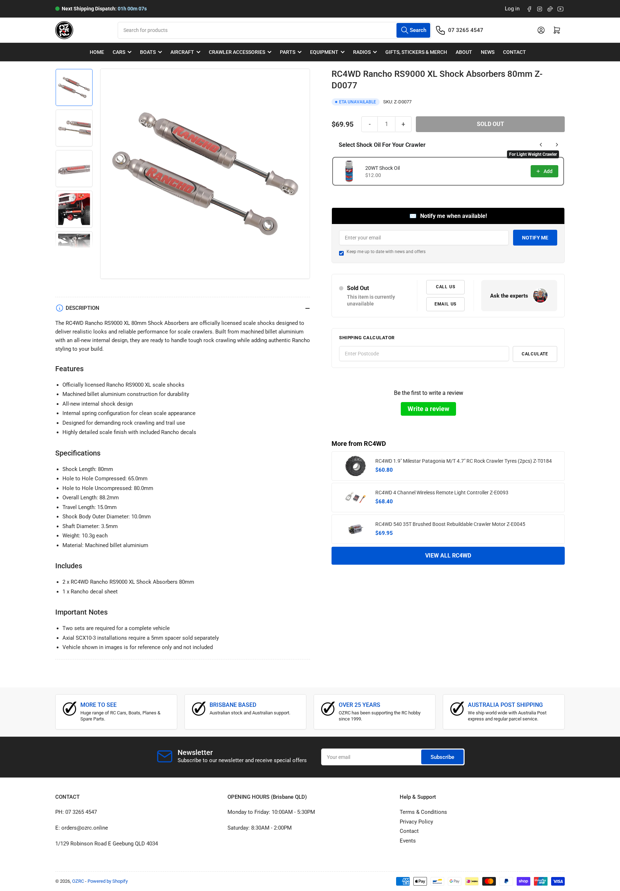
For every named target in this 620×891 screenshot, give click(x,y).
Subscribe (442, 757)
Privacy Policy (416, 821)
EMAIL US (445, 303)
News (487, 52)
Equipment (324, 52)
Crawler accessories (237, 52)
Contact (514, 52)
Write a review (428, 408)
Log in (512, 8)
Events (408, 841)
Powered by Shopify (108, 881)
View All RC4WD (448, 555)
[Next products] (557, 145)
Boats (148, 52)
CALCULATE (535, 353)
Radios (362, 52)
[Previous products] (541, 145)
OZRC (78, 881)
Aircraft (182, 52)
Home (97, 52)
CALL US (445, 286)
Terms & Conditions (423, 812)
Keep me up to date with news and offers (386, 251)
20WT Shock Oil (382, 168)
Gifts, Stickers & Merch (416, 52)
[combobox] (274, 30)
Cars (119, 52)
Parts (287, 52)
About (464, 52)
